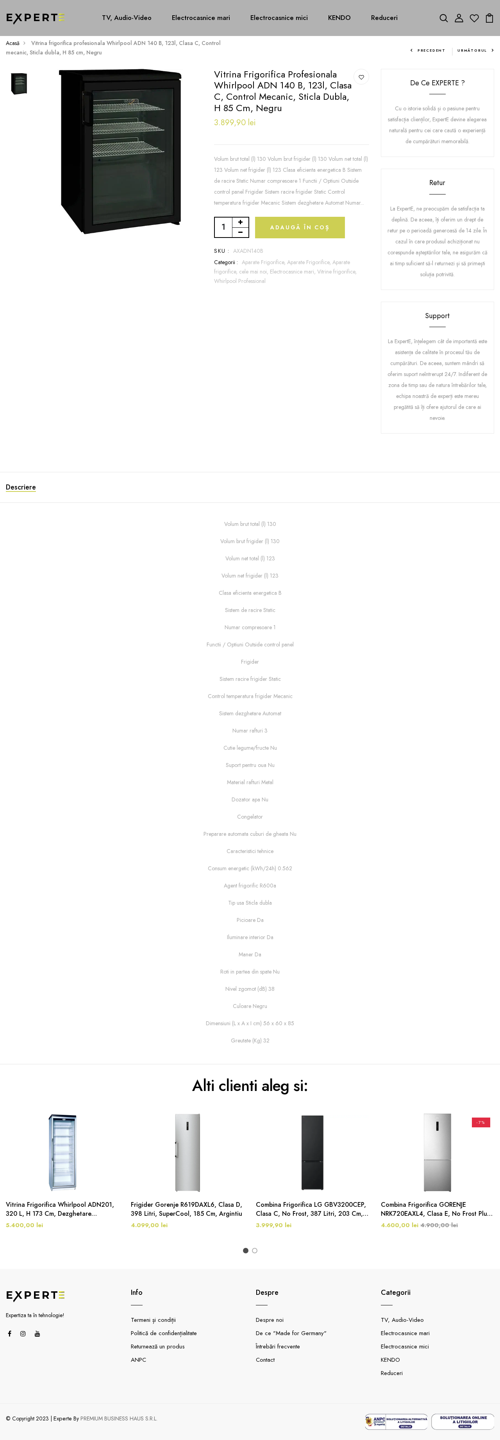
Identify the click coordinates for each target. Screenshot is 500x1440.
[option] (19, 84)
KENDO (339, 17)
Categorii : (226, 262)
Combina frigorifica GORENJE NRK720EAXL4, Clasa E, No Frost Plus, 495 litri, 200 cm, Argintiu (436, 1209)
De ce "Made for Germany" (291, 1333)
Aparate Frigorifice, (264, 262)
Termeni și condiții (153, 1320)
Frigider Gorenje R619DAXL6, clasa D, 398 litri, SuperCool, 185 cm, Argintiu (186, 1209)
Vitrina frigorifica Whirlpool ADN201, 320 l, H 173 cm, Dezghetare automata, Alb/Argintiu (60, 1209)
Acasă (13, 43)
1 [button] (247, 1251)
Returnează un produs (158, 1346)
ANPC (138, 1359)
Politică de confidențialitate (164, 1333)
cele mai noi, (254, 271)
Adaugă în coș (299, 227)
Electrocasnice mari (201, 17)
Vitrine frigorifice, (337, 271)
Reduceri (384, 17)
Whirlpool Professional (240, 281)
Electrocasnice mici (279, 17)
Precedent (432, 50)
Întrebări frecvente (278, 1346)
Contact (265, 1359)
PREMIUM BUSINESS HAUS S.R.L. (118, 1418)
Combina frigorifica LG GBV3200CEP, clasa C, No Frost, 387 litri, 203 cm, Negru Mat (311, 1209)
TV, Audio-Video (127, 17)
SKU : (221, 251)
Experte (63, 1418)
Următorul (472, 50)
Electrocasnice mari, (293, 271)
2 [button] (256, 1251)
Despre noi (270, 1320)
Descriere (21, 487)
